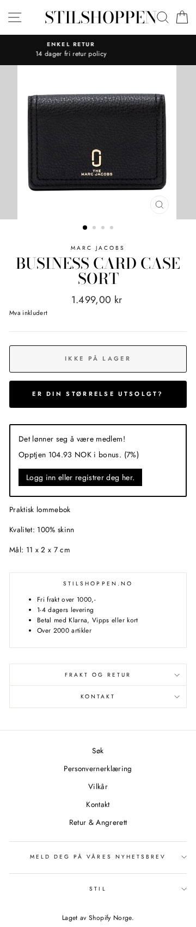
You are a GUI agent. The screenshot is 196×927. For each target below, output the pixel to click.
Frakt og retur (98, 675)
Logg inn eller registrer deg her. (80, 477)
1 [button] (85, 228)
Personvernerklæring (98, 768)
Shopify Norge (110, 918)
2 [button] (95, 228)
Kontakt (98, 696)
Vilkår (98, 786)
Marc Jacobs (98, 248)
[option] (98, 142)
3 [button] (104, 228)
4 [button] (112, 228)
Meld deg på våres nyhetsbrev (98, 857)
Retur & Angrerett (98, 822)
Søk (97, 750)
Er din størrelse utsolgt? (98, 393)
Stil (97, 889)
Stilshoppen (101, 17)
